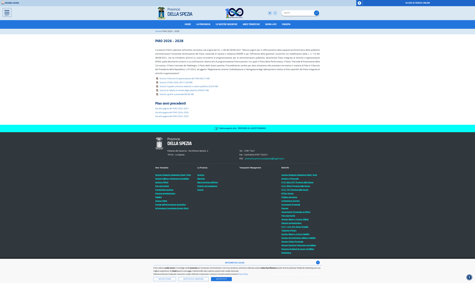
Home (158, 31)
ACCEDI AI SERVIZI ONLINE (417, 3)
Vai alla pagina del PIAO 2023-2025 (172, 116)
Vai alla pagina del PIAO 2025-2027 (172, 109)
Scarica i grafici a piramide (177, 94)
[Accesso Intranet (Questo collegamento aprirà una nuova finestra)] (359, 3)
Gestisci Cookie (164, 279)
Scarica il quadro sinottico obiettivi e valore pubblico (189, 87)
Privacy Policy (243, 274)
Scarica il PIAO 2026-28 (176, 83)
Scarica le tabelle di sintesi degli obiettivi (184, 90)
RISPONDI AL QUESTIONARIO (252, 128)
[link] (234, 13)
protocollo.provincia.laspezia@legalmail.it (264, 159)
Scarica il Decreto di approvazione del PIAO (185, 79)
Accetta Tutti (221, 279)
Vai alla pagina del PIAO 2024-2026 (172, 113)
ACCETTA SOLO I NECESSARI (193, 279)
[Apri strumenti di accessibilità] (469, 277)
